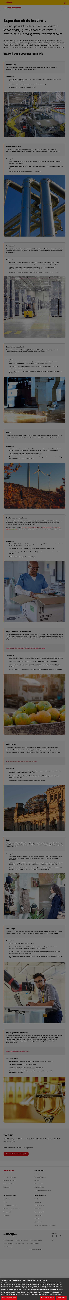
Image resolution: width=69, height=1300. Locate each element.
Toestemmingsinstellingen (9, 1297)
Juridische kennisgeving (55, 1294)
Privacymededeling (44, 1294)
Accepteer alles (61, 1297)
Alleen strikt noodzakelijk (47, 1297)
